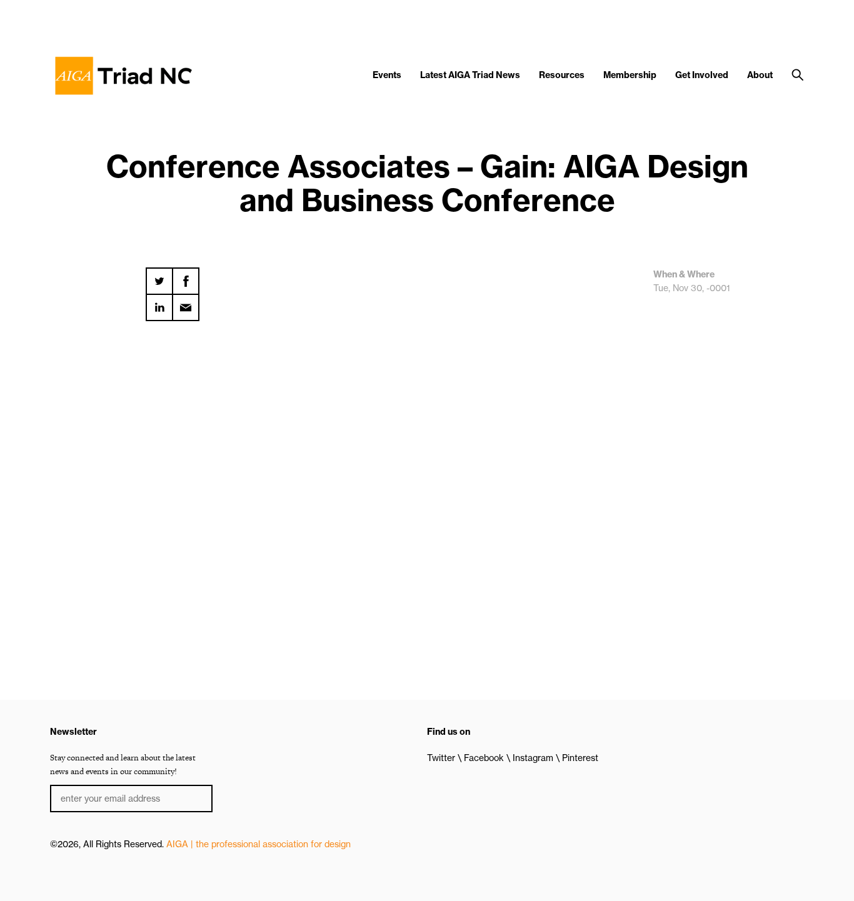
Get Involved (701, 75)
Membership (629, 75)
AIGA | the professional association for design (258, 844)
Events (387, 75)
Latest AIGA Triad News (470, 75)
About (760, 75)
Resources (562, 75)
